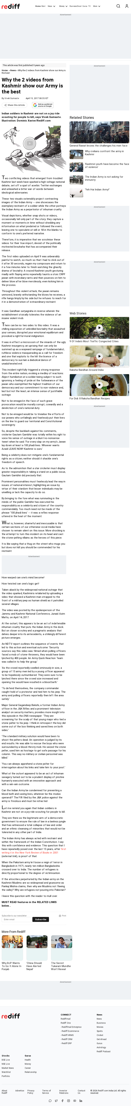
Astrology (101, 1047)
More (95, 6)
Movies (100, 1027)
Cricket (100, 1035)
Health (28, 1060)
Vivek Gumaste (12, 98)
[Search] (118, 6)
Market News (8, 1068)
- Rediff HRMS (67, 1035)
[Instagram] (68, 1101)
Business (101, 1023)
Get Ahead (101, 1039)
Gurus (85, 6)
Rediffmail (65, 1019)
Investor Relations (63, 1091)
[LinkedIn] (80, 1101)
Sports (100, 1031)
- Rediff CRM (66, 1039)
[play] (99, 327)
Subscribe (40, 919)
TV (89, 6)
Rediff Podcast (104, 1051)
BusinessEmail (76, 6)
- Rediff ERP (66, 1043)
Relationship (31, 1072)
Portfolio (6, 1076)
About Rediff (4, 1091)
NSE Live (6, 1064)
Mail (43, 6)
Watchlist (6, 1072)
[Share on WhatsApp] (50, 1101)
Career (28, 1068)
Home (38, 6)
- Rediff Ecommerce (70, 1031)
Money (61, 6)
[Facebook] (62, 1101)
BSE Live (6, 1060)
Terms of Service (46, 1091)
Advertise (19, 1090)
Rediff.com (103, 1090)
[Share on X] (56, 1101)
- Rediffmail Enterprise (71, 1027)
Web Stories (78, 313)
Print (64, 916)
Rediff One (66, 1023)
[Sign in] (126, 6)
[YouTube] (74, 1101)
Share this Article (16, 105)
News (50, 6)
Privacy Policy (30, 1091)
